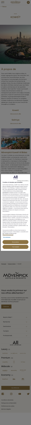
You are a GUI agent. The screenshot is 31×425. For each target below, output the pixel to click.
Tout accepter (15, 246)
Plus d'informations (8, 234)
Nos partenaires (6, 237)
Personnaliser (15, 242)
